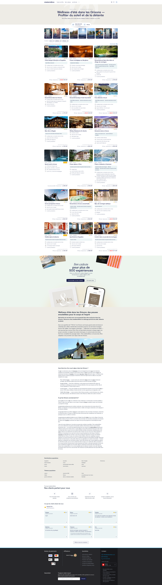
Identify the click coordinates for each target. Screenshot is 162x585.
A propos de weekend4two (88, 563)
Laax (92, 371)
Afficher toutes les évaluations (81, 542)
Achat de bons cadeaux (87, 554)
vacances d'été (66, 473)
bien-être (82, 374)
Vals (69, 400)
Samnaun (84, 466)
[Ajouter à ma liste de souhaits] (66, 47)
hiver (86, 372)
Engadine (72, 374)
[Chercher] (116, 2)
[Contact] (112, 2)
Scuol (86, 374)
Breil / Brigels (84, 460)
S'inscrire (83, 578)
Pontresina (75, 371)
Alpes (86, 379)
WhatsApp (105, 556)
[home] (49, 2)
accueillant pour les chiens (87, 475)
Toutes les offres (60, 2)
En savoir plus (90, 280)
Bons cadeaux (68, 2)
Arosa (74, 411)
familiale (83, 476)
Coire (68, 392)
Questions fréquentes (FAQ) (88, 565)
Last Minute (74, 2)
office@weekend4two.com (109, 554)
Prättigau (84, 462)
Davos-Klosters (47, 462)
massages (60, 434)
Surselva (67, 420)
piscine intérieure (48, 476)
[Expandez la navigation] (79, 2)
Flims (101, 388)
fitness (64, 475)
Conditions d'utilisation (87, 561)
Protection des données (87, 559)
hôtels (87, 417)
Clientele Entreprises (86, 558)
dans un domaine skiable (68, 476)
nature (93, 379)
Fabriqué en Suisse (81, 304)
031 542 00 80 (106, 558)
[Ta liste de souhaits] (114, 2)
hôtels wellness (93, 427)
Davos (97, 372)
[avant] (118, 33)
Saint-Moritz (65, 466)
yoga (59, 431)
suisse (68, 379)
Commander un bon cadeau (75, 280)
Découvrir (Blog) (85, 556)
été (60, 371)
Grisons (85, 402)
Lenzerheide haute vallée (68, 464)
